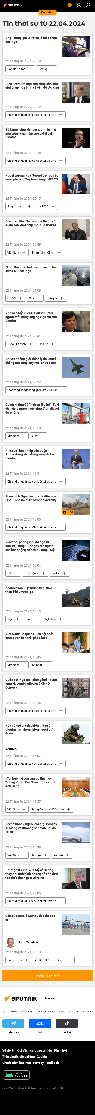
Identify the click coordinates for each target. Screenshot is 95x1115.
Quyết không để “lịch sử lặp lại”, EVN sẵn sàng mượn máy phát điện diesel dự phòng (32, 408)
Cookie (42, 1056)
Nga (31, 298)
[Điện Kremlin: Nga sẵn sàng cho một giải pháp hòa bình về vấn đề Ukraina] (76, 92)
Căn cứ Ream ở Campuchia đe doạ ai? (30, 918)
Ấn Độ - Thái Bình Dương (50, 960)
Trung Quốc (31, 573)
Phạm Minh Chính (43, 252)
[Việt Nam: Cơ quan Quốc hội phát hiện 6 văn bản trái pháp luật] (76, 642)
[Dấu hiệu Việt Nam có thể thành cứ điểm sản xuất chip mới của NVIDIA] (76, 229)
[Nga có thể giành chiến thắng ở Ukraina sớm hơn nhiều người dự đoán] (76, 734)
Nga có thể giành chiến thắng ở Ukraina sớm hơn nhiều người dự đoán (29, 729)
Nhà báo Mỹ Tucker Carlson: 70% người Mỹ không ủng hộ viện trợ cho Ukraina (31, 317)
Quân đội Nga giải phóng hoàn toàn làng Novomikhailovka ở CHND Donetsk (31, 684)
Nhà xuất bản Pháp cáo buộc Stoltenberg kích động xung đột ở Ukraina (29, 455)
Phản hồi (60, 1050)
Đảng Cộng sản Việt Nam (48, 809)
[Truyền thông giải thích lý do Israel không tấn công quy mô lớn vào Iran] (76, 367)
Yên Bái (58, 855)
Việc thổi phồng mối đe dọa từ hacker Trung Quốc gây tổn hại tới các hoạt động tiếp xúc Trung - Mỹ (30, 546)
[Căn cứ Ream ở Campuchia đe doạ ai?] (76, 924)
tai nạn (36, 855)
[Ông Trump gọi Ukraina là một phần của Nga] (76, 46)
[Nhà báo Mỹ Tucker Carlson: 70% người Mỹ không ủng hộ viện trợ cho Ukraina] (76, 321)
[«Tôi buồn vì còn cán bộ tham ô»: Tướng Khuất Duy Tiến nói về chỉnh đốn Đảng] (76, 787)
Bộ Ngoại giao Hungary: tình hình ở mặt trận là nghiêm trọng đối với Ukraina (30, 133)
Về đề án (8, 1050)
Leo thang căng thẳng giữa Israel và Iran (32, 390)
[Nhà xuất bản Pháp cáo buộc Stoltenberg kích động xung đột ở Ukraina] (76, 459)
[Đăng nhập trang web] (78, 5)
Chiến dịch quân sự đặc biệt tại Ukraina (31, 115)
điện (34, 436)
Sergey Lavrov (16, 206)
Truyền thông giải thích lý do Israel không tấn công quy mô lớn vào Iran (31, 361)
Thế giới (52, 298)
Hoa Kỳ (43, 69)
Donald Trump (16, 69)
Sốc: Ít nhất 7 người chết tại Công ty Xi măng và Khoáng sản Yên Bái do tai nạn (31, 828)
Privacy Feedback (46, 1062)
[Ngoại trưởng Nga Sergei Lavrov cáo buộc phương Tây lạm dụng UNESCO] (76, 184)
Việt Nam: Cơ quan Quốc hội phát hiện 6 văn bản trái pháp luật (29, 636)
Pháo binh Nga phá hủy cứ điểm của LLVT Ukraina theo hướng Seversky (31, 498)
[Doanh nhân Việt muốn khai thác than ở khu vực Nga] (76, 596)
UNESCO (43, 206)
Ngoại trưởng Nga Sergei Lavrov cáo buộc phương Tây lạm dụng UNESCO (31, 177)
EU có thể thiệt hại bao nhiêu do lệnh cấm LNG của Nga (32, 269)
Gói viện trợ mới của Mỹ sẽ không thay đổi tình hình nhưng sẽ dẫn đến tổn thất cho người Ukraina (31, 874)
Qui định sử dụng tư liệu (34, 1050)
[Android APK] (16, 1075)
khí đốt (11, 298)
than (28, 619)
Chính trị (37, 665)
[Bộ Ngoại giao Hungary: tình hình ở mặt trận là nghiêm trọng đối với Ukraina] (76, 138)
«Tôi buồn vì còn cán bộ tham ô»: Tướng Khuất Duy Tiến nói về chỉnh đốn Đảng (30, 782)
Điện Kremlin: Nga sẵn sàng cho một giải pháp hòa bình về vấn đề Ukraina (32, 86)
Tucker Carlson (16, 344)
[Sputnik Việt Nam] (13, 7)
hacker (56, 573)
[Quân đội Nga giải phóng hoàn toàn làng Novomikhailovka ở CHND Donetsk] (76, 688)
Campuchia (14, 960)
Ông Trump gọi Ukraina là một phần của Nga (31, 40)
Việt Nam (13, 252)
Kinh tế (65, 1011)
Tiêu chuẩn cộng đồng (18, 1056)
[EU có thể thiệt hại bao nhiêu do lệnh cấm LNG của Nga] (76, 275)
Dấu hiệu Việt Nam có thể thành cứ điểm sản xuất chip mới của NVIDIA (30, 223)
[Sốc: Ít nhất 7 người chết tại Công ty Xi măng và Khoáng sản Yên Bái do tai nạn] (76, 832)
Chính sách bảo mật (16, 1062)
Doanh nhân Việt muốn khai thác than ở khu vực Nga (29, 590)
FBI (9, 573)
